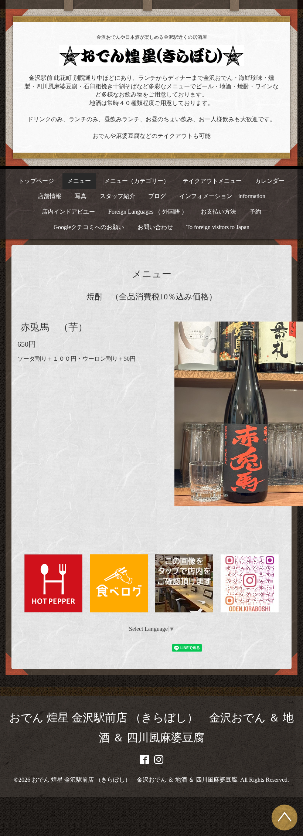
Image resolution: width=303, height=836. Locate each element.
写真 (80, 196)
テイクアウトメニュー (212, 181)
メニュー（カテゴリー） (136, 181)
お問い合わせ (155, 227)
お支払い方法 (218, 211)
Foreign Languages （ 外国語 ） (147, 211)
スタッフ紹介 (117, 196)
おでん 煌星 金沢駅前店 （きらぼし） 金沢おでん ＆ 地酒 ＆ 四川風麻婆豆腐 (134, 779)
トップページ (36, 181)
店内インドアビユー (68, 211)
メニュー (79, 181)
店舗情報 (49, 196)
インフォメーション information (222, 196)
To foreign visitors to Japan (217, 227)
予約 (255, 211)
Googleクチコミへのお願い (89, 227)
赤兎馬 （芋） (54, 327)
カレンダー (270, 181)
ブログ (157, 196)
